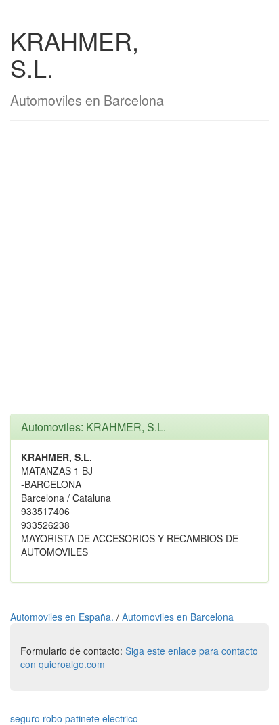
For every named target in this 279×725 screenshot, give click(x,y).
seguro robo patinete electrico (74, 718)
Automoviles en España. (63, 616)
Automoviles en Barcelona (178, 616)
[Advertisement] (139, 274)
